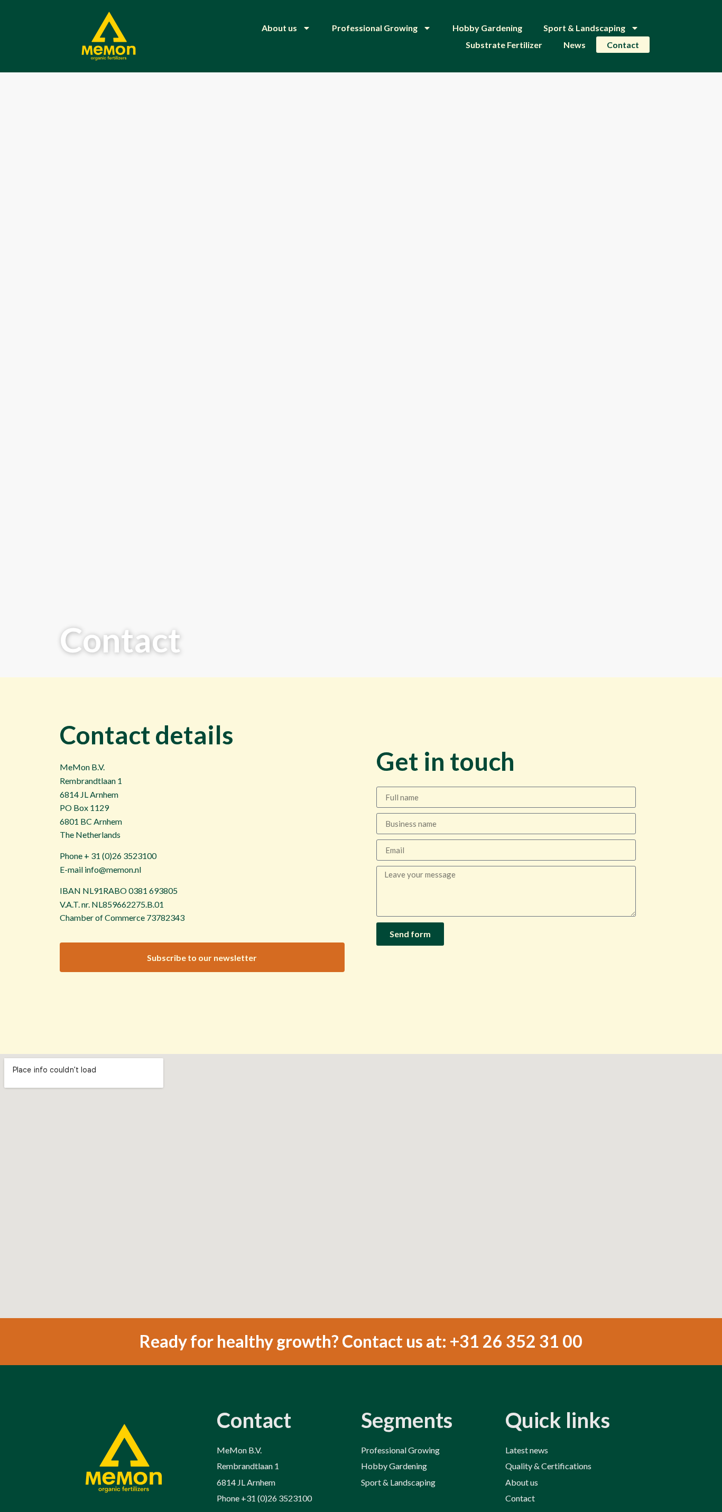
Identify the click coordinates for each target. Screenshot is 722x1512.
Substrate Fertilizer (504, 45)
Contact (623, 45)
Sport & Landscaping (584, 28)
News (574, 45)
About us (279, 28)
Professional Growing (375, 28)
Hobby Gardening (487, 28)
